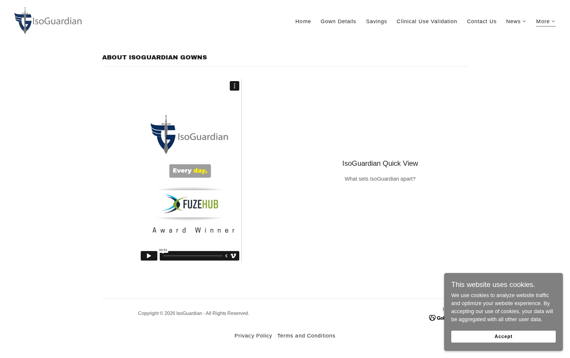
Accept (503, 336)
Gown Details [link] (339, 21)
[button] (516, 21)
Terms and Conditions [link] (306, 336)
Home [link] (303, 21)
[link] (48, 20)
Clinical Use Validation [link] (427, 21)
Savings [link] (376, 21)
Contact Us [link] (482, 21)
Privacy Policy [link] (254, 336)
